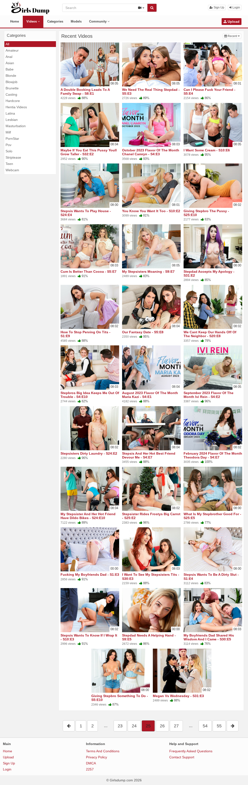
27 (176, 725)
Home (14, 21)
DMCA (91, 763)
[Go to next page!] (233, 725)
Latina (10, 113)
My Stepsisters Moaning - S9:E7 (148, 271)
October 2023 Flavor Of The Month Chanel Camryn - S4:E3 (150, 152)
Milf (8, 132)
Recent (234, 36)
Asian (10, 63)
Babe (10, 69)
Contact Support (181, 757)
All (7, 44)
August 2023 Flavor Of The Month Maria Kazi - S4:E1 (150, 395)
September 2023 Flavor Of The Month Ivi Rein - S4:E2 (208, 395)
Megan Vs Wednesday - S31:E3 (178, 696)
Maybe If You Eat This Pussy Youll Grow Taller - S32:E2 (89, 152)
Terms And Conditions (102, 751)
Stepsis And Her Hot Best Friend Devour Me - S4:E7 (148, 455)
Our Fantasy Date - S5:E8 (142, 332)
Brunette (12, 88)
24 (134, 725)
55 (219, 725)
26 (162, 725)
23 (120, 725)
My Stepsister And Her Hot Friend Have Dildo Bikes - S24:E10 (88, 516)
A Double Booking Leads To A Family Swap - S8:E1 (85, 91)
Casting (11, 94)
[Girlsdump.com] (30, 7)
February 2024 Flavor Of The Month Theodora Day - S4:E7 (213, 455)
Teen (9, 164)
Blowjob (11, 82)
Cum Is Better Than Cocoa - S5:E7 (88, 271)
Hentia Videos (16, 107)
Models (76, 21)
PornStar (12, 138)
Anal (9, 57)
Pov (8, 145)
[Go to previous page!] (69, 725)
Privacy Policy (96, 757)
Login (236, 7)
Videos (32, 21)
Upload (233, 21)
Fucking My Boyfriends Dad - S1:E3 (90, 574)
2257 (90, 769)
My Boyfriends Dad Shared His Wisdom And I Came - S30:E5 (209, 637)
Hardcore (13, 101)
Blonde (11, 76)
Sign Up (218, 7)
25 (148, 725)
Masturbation (16, 126)
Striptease (13, 157)
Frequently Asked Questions (190, 751)
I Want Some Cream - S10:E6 (207, 150)
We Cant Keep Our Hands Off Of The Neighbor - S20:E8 (210, 334)
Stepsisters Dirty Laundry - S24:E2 (89, 453)
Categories (55, 21)
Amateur (12, 50)
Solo (9, 151)
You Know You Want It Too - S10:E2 (151, 211)
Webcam (12, 170)
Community (98, 21)
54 (205, 725)
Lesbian (12, 120)
